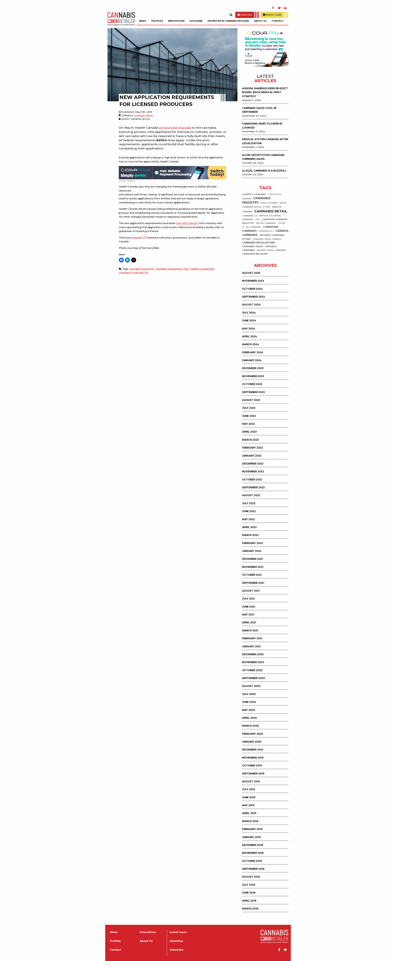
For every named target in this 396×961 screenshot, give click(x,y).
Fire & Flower (269, 203)
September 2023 (253, 392)
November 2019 (253, 757)
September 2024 (253, 296)
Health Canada (202, 269)
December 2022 (252, 463)
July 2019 (248, 789)
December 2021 (252, 559)
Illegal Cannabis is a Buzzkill (264, 170)
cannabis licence (142, 269)
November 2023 (253, 376)
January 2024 (252, 360)
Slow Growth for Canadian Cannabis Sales (263, 157)
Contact (278, 21)
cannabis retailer (254, 254)
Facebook (273, 8)
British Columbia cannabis (261, 218)
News (142, 21)
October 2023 (252, 384)
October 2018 (252, 861)
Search (231, 15)
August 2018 (251, 876)
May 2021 (248, 614)
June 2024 (249, 320)
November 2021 (252, 567)
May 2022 (248, 519)
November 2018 (253, 853)
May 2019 (248, 805)
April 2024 (249, 336)
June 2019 (248, 797)
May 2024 (248, 328)
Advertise (176, 941)
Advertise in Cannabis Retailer (228, 21)
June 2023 (249, 416)
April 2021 (249, 622)
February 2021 (252, 638)
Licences (139, 115)
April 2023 (249, 431)
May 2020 (248, 710)
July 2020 (249, 694)
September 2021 (253, 583)
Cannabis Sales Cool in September (259, 110)
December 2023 (252, 368)
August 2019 (251, 781)
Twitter (279, 8)
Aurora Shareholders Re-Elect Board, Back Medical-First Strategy (265, 92)
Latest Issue (178, 932)
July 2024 (249, 312)
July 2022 (248, 503)
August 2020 (251, 686)
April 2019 (249, 813)
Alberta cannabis (254, 194)
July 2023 (248, 408)
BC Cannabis (253, 227)
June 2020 (249, 702)
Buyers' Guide (273, 14)
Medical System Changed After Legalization (265, 141)
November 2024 (253, 280)
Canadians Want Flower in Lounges (262, 125)
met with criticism (187, 223)
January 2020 (251, 741)
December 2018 (252, 845)
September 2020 (253, 678)
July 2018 (248, 885)
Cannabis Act (266, 231)
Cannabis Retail (270, 211)
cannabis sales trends (266, 239)
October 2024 (252, 289)
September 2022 (253, 487)
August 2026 (251, 273)
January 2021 (251, 646)
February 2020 (252, 734)
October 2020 (252, 670)
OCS (257, 219)
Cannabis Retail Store (256, 207)
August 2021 (251, 590)
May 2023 (248, 424)
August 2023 (251, 400)
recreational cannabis (271, 250)
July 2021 (248, 598)
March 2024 (250, 344)
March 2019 (250, 821)
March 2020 (250, 726)
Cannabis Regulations (172, 269)
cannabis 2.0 (250, 216)
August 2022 (251, 495)
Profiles (157, 21)
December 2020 (253, 654)
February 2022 (252, 543)
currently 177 (139, 237)
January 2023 (251, 455)
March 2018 (250, 908)
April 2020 (249, 718)
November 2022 (253, 471)
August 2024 (251, 304)
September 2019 (253, 773)
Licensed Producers (133, 272)
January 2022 (251, 551)
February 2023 (252, 447)
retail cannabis (266, 223)
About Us (260, 21)
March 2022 (250, 535)
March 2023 (250, 440)
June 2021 (248, 606)
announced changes (175, 127)
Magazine (196, 21)
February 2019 (252, 829)
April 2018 (249, 900)
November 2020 (253, 662)
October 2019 (252, 765)
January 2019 (251, 837)
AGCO (283, 203)
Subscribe (246, 14)
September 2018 (253, 869)
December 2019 (252, 749)
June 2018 (248, 892)
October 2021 (252, 575)
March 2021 (250, 630)
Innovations (176, 21)
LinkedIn (285, 8)
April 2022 (249, 527)
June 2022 (249, 511)
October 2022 (252, 479)
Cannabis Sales (252, 246)
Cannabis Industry (256, 200)
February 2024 (252, 352)
